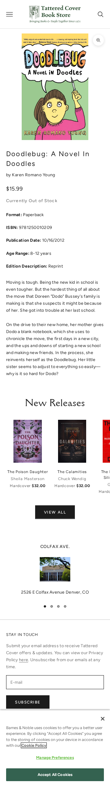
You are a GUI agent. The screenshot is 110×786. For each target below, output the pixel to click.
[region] (55, 569)
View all (55, 512)
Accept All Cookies (55, 774)
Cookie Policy (33, 745)
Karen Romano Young (33, 174)
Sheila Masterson (27, 478)
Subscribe (28, 702)
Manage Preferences (55, 757)
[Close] (102, 718)
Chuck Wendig (72, 478)
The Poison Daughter (27, 471)
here (23, 659)
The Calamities (72, 471)
